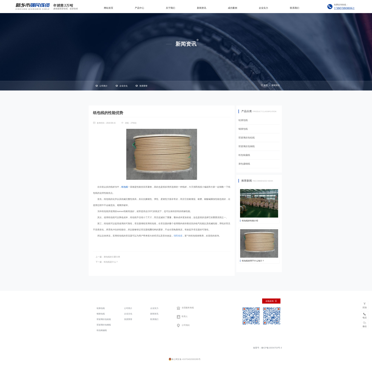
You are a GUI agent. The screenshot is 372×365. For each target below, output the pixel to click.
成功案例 (232, 8)
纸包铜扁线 (102, 330)
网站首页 (108, 8)
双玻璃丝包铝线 (104, 319)
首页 (266, 85)
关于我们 (170, 8)
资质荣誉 (143, 86)
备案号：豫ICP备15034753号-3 (267, 348)
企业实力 (263, 8)
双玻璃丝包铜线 (104, 325)
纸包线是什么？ (111, 262)
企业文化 (123, 86)
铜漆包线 (101, 314)
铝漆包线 (101, 308)
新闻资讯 (201, 8)
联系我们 (294, 8)
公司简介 (103, 86)
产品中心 (139, 8)
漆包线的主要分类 (112, 257)
